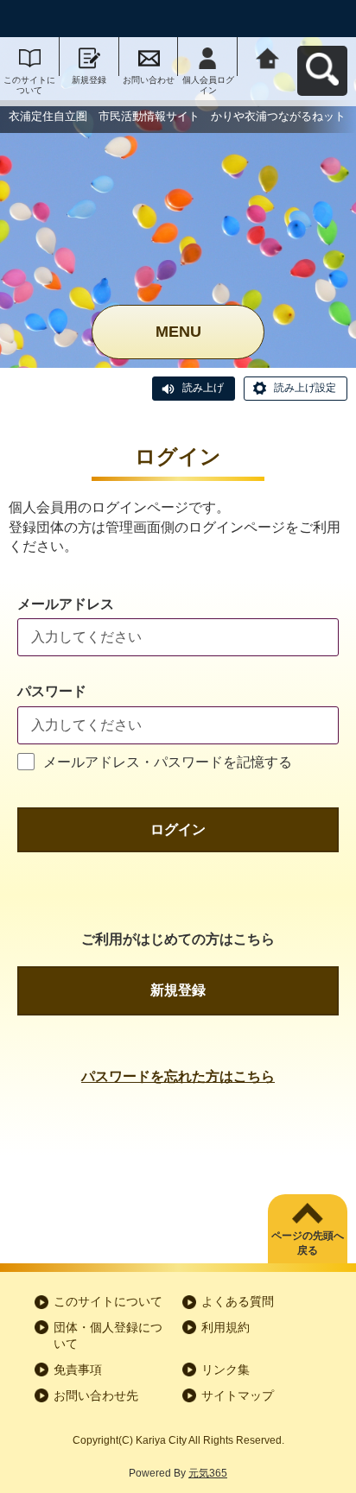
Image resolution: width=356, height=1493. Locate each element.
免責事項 (78, 1369)
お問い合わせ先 (96, 1395)
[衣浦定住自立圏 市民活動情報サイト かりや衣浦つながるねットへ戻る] (267, 56)
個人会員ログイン (208, 85)
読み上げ (203, 388)
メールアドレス (65, 604)
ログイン (178, 829)
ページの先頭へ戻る (307, 1243)
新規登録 (89, 80)
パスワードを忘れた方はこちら (178, 1076)
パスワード (51, 691)
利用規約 (225, 1327)
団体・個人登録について (108, 1335)
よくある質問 (237, 1301)
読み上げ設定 (305, 388)
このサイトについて (29, 85)
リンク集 (225, 1369)
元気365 (207, 1473)
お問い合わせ (149, 80)
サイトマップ (237, 1395)
